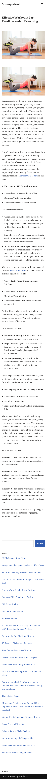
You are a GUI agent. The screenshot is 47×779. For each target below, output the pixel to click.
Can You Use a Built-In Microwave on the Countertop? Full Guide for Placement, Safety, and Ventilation (22, 685)
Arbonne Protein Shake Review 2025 (18, 745)
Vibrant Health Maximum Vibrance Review (21, 717)
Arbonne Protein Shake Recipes (16, 731)
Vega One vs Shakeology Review (16, 650)
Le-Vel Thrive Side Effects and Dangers (19, 657)
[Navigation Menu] (42, 4)
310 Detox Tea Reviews (12, 611)
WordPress (23, 776)
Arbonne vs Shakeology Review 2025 (18, 664)
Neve (4, 776)
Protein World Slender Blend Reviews (18, 590)
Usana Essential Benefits (13, 724)
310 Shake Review (10, 604)
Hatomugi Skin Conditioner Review (17, 597)
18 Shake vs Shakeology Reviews (17, 643)
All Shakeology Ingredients (14, 558)
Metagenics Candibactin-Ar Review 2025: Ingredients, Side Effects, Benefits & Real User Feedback (22, 706)
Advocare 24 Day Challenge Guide (17, 738)
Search (40, 543)
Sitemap (5, 771)
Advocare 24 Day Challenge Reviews (18, 636)
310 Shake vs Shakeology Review (17, 752)
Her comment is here (28, 176)
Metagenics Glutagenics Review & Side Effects (23, 565)
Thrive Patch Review (11, 696)
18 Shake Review (9, 618)
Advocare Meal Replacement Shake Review (21, 572)
